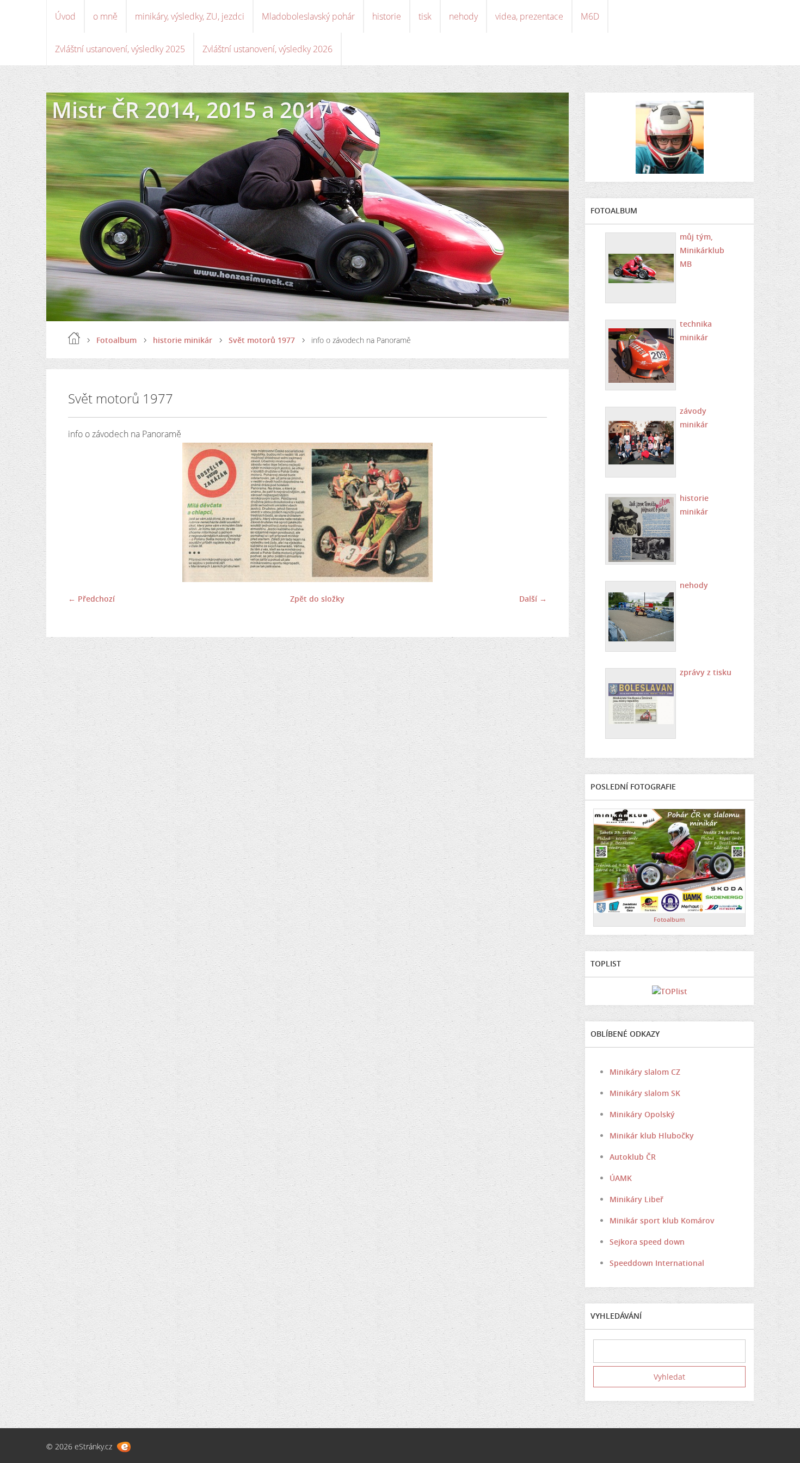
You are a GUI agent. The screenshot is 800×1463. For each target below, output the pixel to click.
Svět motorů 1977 (262, 340)
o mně (105, 16)
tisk (425, 16)
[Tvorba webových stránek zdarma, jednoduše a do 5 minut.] (124, 1447)
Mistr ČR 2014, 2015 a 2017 (191, 110)
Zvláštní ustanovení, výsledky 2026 (267, 49)
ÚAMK (621, 1178)
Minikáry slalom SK (645, 1093)
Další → (533, 598)
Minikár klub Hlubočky (652, 1135)
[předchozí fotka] (85, 512)
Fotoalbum (116, 340)
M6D (590, 16)
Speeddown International (657, 1263)
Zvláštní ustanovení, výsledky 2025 (120, 49)
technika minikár (696, 330)
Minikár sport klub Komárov (662, 1220)
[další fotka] (529, 512)
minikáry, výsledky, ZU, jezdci (189, 16)
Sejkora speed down (647, 1241)
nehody (463, 16)
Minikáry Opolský (642, 1114)
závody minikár (694, 418)
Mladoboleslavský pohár (308, 16)
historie (386, 16)
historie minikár (182, 340)
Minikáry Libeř (636, 1199)
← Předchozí (91, 598)
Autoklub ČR (633, 1157)
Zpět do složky (317, 598)
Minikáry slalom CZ (645, 1072)
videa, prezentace (529, 16)
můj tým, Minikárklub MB (702, 250)
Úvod (65, 16)
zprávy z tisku (705, 672)
